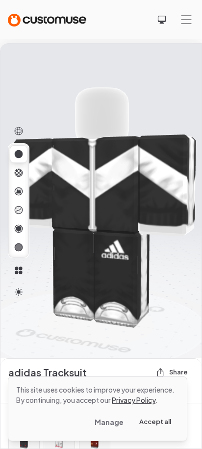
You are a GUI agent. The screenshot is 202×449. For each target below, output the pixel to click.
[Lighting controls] (18, 292)
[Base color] (18, 173)
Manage (109, 422)
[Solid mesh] (18, 247)
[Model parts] (18, 270)
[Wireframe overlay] (18, 131)
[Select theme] (162, 19)
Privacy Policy (133, 400)
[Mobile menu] (186, 19)
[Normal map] (18, 191)
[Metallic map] (18, 229)
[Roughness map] (18, 210)
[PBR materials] (18, 154)
